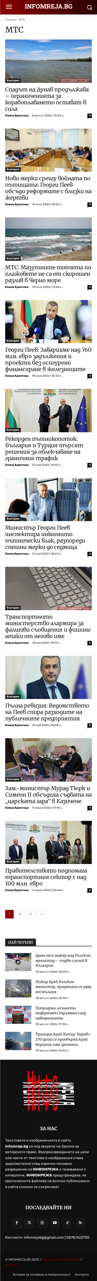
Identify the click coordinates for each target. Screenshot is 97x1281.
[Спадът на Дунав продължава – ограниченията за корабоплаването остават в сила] (48, 61)
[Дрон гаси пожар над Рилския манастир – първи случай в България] (18, 962)
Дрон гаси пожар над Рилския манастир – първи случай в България (62, 960)
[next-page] (41, 914)
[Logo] (48, 1091)
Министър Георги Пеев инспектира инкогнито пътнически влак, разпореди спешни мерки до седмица (45, 537)
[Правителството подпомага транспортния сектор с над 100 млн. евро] (48, 842)
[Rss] (80, 1223)
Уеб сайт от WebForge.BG (61, 1259)
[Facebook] (17, 1223)
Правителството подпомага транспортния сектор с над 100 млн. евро (46, 877)
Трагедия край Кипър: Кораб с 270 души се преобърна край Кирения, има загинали (63, 1039)
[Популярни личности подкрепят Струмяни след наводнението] (18, 1015)
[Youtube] (55, 1223)
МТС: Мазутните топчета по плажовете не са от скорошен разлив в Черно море (48, 274)
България (13, 80)
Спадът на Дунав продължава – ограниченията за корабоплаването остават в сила (47, 99)
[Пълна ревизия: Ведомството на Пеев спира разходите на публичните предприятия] (48, 677)
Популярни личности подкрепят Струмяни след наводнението (60, 1013)
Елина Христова (16, 115)
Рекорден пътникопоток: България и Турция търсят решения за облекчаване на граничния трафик (44, 448)
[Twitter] (29, 1223)
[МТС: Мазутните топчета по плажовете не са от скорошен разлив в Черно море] (48, 239)
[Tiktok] (68, 1223)
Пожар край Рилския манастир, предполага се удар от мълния (63, 986)
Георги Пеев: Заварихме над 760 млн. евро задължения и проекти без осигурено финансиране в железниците (48, 359)
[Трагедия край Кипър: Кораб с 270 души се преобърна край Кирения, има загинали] (18, 1041)
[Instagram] (42, 1223)
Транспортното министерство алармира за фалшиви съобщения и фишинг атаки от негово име (48, 626)
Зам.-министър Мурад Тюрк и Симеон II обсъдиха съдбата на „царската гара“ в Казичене (48, 795)
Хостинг (11, 1265)
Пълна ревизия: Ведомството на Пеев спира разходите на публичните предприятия (47, 712)
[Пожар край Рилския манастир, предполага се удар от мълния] (18, 988)
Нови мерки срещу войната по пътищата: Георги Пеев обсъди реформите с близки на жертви (48, 188)
